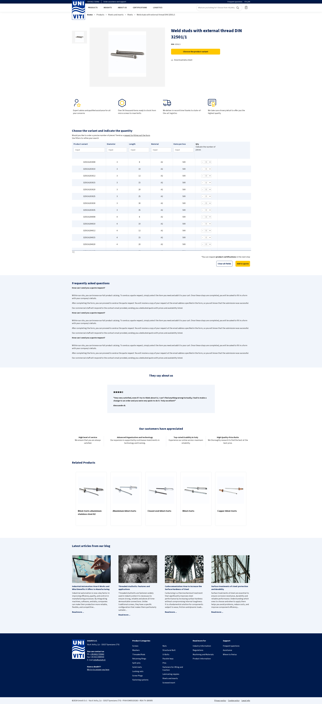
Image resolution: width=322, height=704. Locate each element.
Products (93, 7)
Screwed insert (169, 682)
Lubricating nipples (171, 674)
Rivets (130, 14)
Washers (136, 650)
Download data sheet (183, 60)
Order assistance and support (114, 1)
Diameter (111, 144)
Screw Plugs (137, 675)
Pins (164, 663)
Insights (108, 7)
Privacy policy (220, 700)
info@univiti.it (99, 660)
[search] (219, 8)
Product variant (81, 144)
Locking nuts (137, 671)
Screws (135, 646)
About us (122, 7)
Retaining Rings (139, 658)
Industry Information (202, 646)
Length (132, 144)
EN (249, 1)
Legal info (246, 700)
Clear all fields (224, 263)
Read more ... (78, 612)
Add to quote (243, 263)
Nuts (165, 646)
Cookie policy (233, 700)
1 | (73, 252)
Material (155, 144)
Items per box (179, 144)
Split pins (136, 663)
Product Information (202, 658)
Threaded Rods (138, 654)
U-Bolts (166, 654)
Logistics (157, 7)
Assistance (227, 650)
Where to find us (230, 654)
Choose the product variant (195, 51)
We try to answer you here (98, 669)
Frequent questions (235, 1)
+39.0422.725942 (97, 654)
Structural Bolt (169, 650)
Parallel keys (168, 658)
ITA (245, 1)
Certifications (140, 7)
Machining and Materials (203, 654)
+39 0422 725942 (93, 1)
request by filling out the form (137, 135)
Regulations (198, 650)
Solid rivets (137, 667)
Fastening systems (140, 679)
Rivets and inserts (116, 14)
